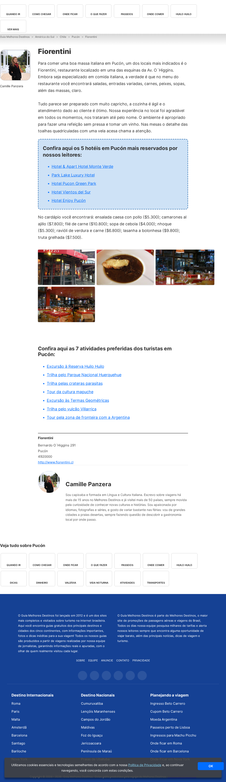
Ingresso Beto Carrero (167, 703)
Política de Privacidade (144, 765)
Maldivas (88, 727)
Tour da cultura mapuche (70, 391)
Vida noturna (99, 582)
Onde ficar (70, 14)
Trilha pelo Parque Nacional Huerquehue (84, 374)
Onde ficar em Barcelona (169, 751)
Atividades (127, 582)
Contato (122, 660)
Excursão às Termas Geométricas (78, 400)
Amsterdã (18, 727)
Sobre (80, 660)
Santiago (18, 743)
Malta (15, 719)
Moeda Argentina (163, 719)
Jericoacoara (91, 743)
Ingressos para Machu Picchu (173, 735)
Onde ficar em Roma (166, 743)
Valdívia (70, 582)
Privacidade (141, 660)
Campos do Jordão (95, 719)
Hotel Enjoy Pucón (69, 200)
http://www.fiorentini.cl (55, 462)
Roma (15, 703)
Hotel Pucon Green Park (74, 183)
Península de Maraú (96, 751)
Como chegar (41, 14)
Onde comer (155, 14)
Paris (15, 711)
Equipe (93, 660)
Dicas (13, 582)
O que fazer (98, 14)
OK (211, 766)
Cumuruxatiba (92, 703)
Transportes (156, 582)
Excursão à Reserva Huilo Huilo (75, 366)
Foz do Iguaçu (92, 735)
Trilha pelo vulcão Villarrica (71, 409)
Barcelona (19, 735)
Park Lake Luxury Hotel (73, 175)
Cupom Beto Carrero (166, 711)
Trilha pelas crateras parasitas (75, 383)
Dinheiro (42, 582)
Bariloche (18, 751)
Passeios (127, 14)
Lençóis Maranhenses (98, 711)
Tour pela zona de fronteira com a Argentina (88, 417)
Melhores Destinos (162, 603)
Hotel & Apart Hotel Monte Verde (82, 166)
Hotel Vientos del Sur (71, 192)
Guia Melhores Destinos (63, 603)
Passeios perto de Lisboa (170, 727)
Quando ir (13, 14)
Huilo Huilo (184, 14)
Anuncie (107, 660)
